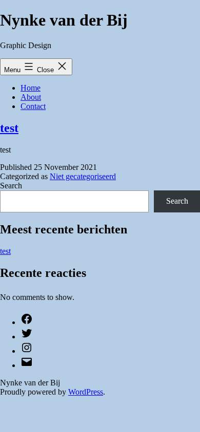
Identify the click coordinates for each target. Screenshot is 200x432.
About (31, 97)
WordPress (85, 391)
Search (11, 185)
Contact (33, 106)
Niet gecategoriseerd (83, 176)
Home (31, 87)
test (9, 128)
